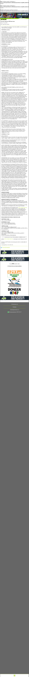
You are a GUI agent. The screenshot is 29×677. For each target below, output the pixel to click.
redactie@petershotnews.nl (14, 309)
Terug (28, 256)
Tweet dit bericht (6, 247)
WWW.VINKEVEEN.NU (22, 207)
